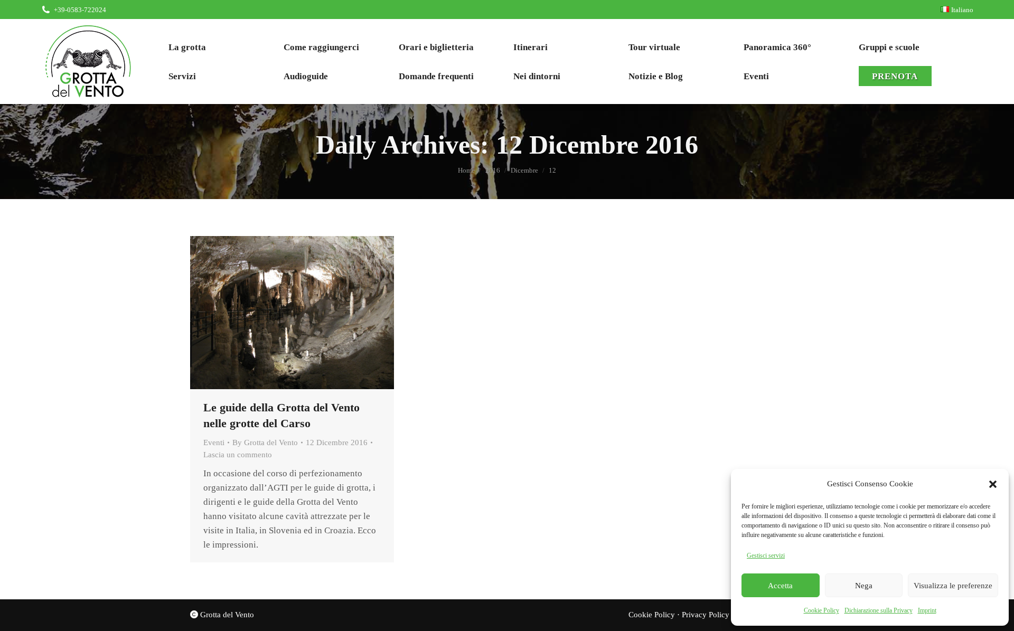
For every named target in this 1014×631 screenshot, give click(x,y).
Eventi (213, 442)
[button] (993, 484)
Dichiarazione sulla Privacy (878, 610)
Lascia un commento (237, 454)
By (265, 442)
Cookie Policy (821, 610)
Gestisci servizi (766, 555)
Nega (863, 585)
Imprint (927, 610)
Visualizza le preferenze (953, 585)
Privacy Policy (705, 614)
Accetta (780, 585)
